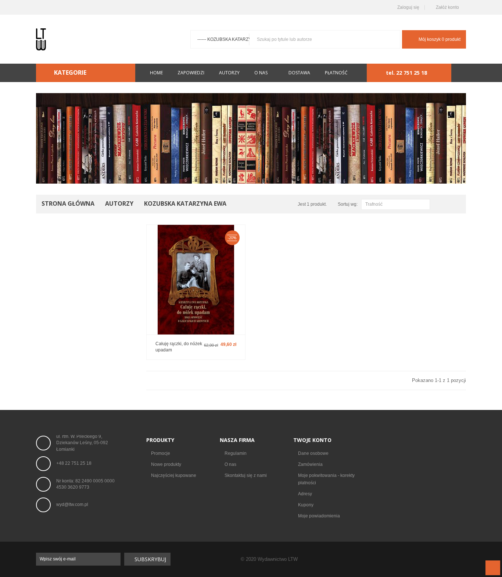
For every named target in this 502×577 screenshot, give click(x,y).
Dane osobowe (313, 453)
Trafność (394, 204)
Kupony (305, 504)
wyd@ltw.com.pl (72, 504)
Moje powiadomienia (319, 515)
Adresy (305, 493)
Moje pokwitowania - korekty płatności (326, 479)
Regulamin (236, 453)
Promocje (160, 453)
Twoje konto (312, 439)
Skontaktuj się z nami (246, 475)
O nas (230, 464)
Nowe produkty (166, 464)
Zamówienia (310, 464)
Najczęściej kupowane (173, 475)
